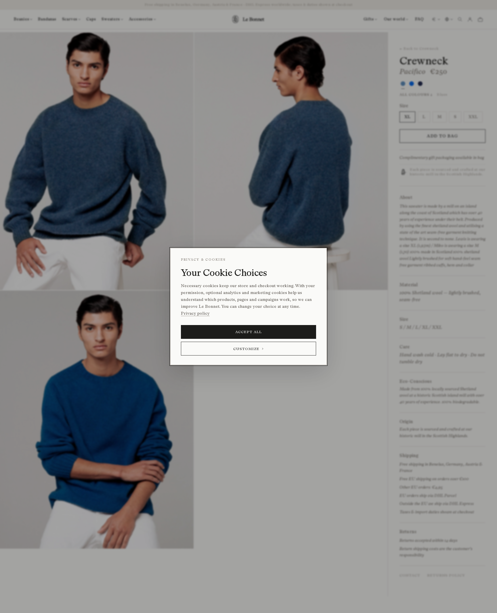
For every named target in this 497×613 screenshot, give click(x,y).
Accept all (248, 332)
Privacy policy (195, 313)
